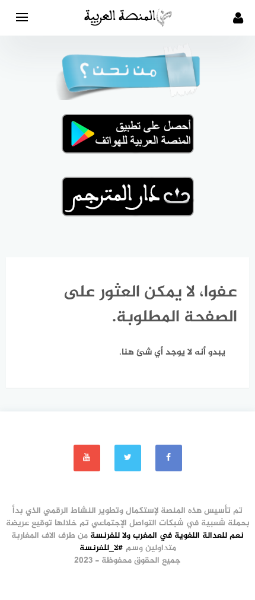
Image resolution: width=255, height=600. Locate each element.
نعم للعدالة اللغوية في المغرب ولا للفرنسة (167, 535)
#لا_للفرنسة (101, 548)
